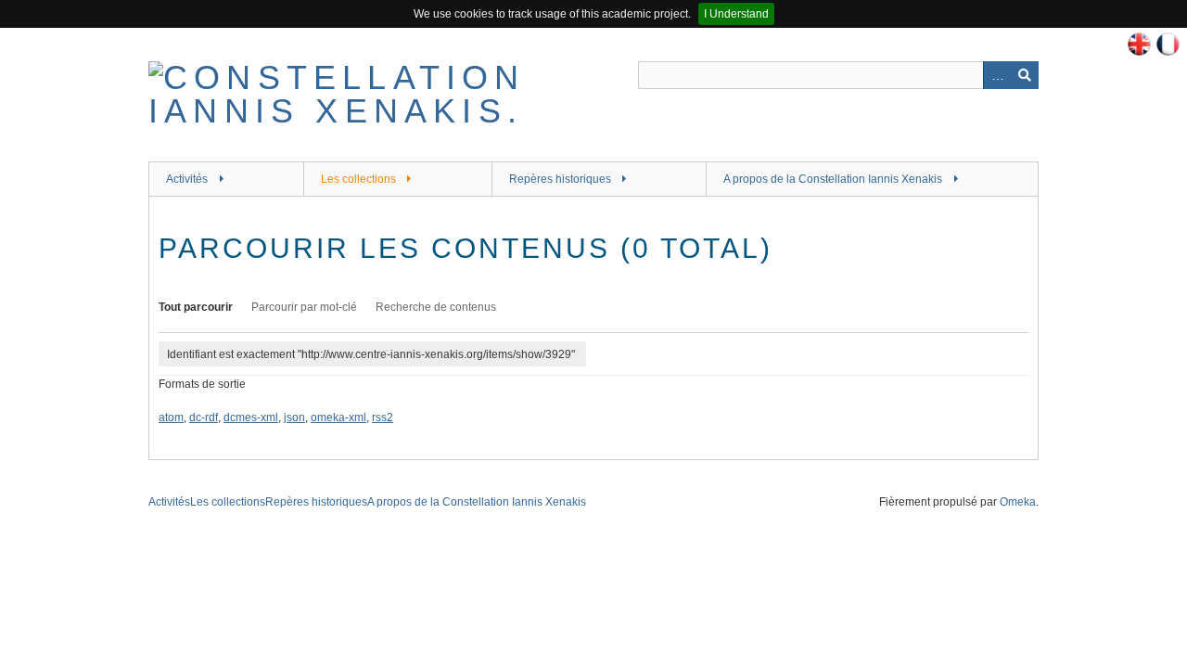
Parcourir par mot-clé (304, 307)
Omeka (1018, 501)
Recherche (1025, 75)
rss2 (382, 417)
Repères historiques (560, 179)
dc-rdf (203, 417)
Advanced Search (997, 75)
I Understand (736, 13)
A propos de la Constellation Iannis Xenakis (832, 179)
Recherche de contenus (436, 307)
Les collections (358, 179)
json (294, 417)
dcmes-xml (250, 417)
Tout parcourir (196, 307)
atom (171, 417)
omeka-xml (338, 417)
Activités (187, 179)
